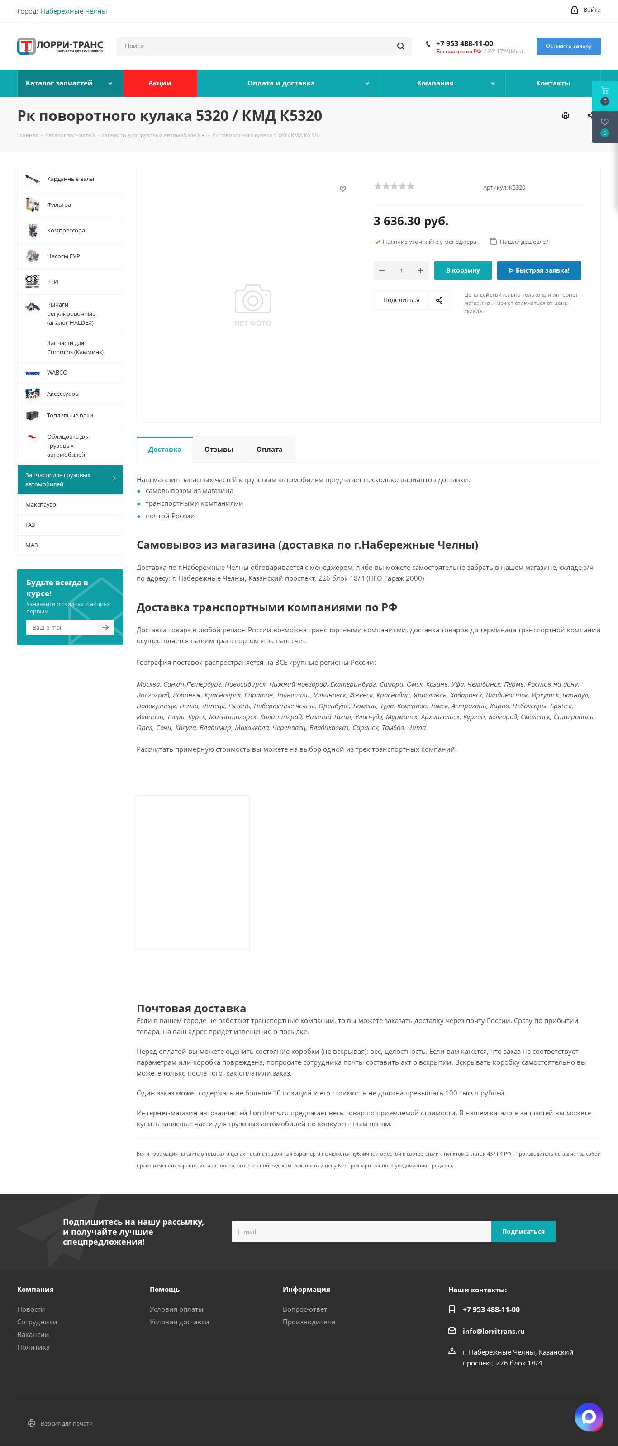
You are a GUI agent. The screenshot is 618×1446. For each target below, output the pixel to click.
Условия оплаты (177, 1308)
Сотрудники (37, 1321)
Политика (33, 1346)
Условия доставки (179, 1321)
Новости (31, 1308)
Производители (309, 1321)
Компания (35, 1289)
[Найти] (401, 46)
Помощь (165, 1289)
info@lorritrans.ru (494, 1331)
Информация (306, 1289)
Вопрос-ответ (305, 1308)
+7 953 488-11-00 (464, 43)
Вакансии (33, 1334)
